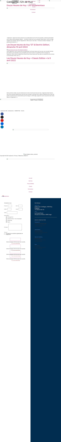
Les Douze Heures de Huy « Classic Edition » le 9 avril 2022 (29, 59)
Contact (33, 12)
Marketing (10, 220)
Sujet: (5, 212)
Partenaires (32, 9)
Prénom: (5, 205)
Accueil (27, 1)
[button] (15, 239)
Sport (9, 221)
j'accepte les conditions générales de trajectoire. (14, 234)
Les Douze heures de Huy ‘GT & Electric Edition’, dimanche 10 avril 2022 (28, 46)
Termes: (5, 232)
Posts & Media (32, 4)
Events (33, 6)
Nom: (17, 205)
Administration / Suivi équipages (15, 218)
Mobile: (5, 209)
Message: (6, 227)
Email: (17, 209)
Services (33, 1)
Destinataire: (6, 215)
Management (10, 217)
